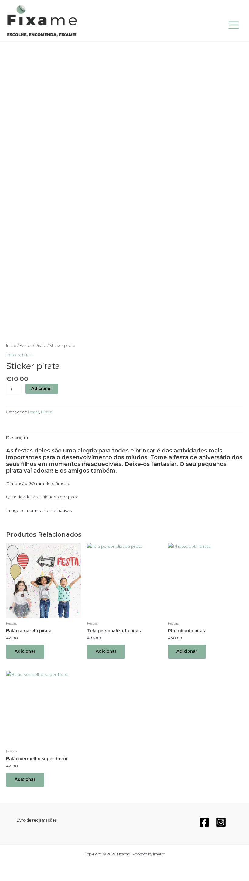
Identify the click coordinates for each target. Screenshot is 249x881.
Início (11, 345)
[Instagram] (221, 822)
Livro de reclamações (36, 820)
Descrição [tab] (17, 437)
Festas (25, 345)
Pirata (40, 345)
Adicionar (41, 388)
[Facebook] (204, 822)
